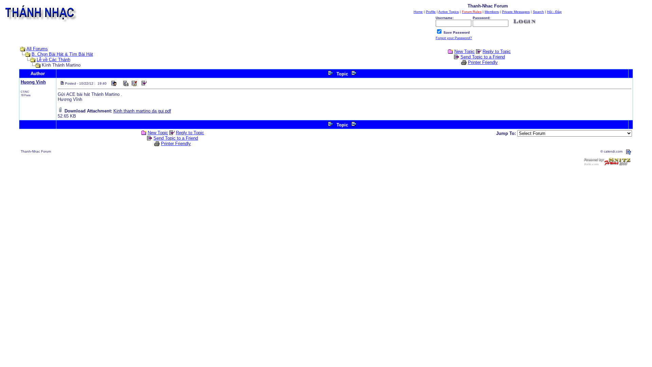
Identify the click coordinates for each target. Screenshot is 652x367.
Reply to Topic (497, 51)
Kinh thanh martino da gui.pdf (142, 110)
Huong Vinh (33, 82)
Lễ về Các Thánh (53, 59)
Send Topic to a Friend (482, 56)
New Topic (464, 51)
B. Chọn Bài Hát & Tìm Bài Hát (62, 54)
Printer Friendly (483, 62)
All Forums (37, 48)
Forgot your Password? (454, 38)
